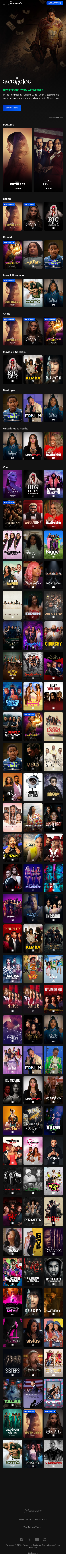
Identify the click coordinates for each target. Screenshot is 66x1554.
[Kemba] (32, 938)
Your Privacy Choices (33, 1527)
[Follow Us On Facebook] (21, 1539)
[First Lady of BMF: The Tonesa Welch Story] (53, 787)
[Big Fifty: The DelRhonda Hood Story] (32, 484)
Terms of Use (25, 1519)
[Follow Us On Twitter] (29, 1539)
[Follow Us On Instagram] (44, 1539)
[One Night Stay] (12, 1211)
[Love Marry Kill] (53, 999)
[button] (5, 3)
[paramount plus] (15, 3)
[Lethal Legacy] (12, 969)
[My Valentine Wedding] (32, 1151)
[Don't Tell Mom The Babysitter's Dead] (53, 726)
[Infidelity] (12, 938)
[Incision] (53, 908)
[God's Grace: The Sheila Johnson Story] (32, 848)
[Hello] (12, 878)
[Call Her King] (53, 605)
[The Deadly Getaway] (12, 726)
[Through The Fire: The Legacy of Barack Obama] (32, 1393)
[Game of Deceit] (53, 817)
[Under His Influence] (32, 1454)
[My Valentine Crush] (12, 1151)
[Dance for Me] (12, 696)
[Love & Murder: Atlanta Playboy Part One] (12, 999)
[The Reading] (53, 1242)
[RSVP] (32, 1242)
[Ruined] (32, 1302)
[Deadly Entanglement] (53, 696)
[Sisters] (12, 1363)
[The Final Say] (12, 787)
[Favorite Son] (53, 757)
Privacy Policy (41, 1519)
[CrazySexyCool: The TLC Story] (32, 666)
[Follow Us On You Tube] (37, 1539)
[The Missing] (12, 1090)
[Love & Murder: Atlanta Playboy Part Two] (32, 999)
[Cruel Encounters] (53, 666)
